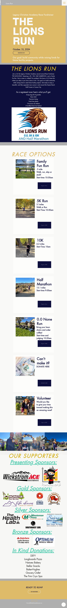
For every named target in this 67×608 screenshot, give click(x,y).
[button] (64, 3)
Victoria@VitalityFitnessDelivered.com (34, 603)
